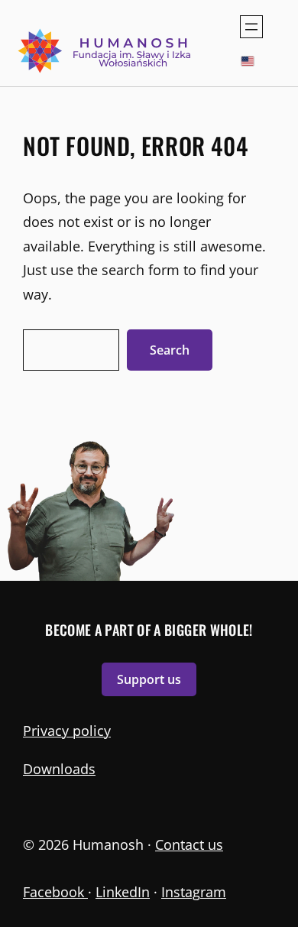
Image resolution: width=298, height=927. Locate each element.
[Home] (105, 51)
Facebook (55, 892)
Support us (149, 679)
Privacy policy (67, 730)
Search (169, 350)
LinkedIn (123, 892)
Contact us (189, 844)
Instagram (193, 892)
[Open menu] (251, 26)
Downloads (59, 769)
